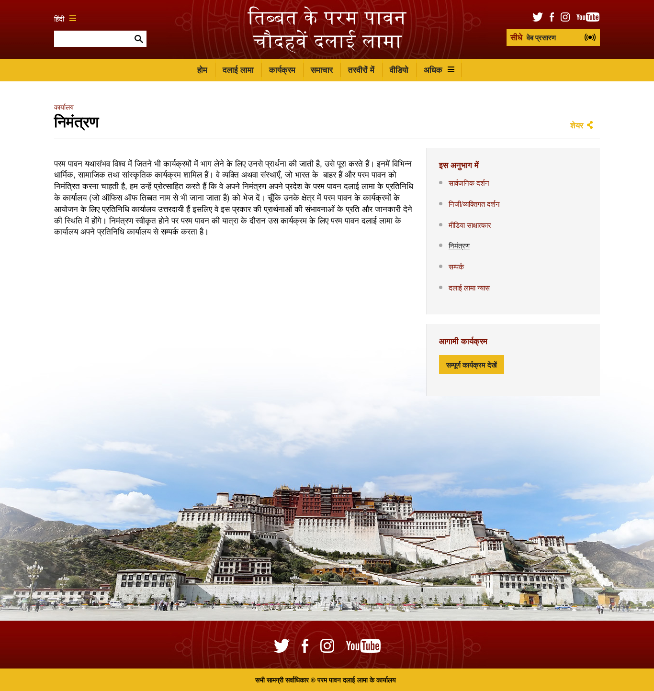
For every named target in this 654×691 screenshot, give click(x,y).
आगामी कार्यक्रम (463, 340)
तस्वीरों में (361, 69)
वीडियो (399, 69)
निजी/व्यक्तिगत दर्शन (474, 203)
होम (202, 69)
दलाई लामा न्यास (469, 287)
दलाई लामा (238, 69)
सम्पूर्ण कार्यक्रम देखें (471, 364)
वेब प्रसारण (533, 37)
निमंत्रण (459, 245)
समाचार (322, 69)
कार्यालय (64, 106)
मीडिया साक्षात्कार (470, 224)
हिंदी (59, 18)
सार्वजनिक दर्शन (469, 182)
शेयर (576, 125)
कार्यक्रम (282, 69)
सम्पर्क (456, 266)
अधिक (433, 69)
